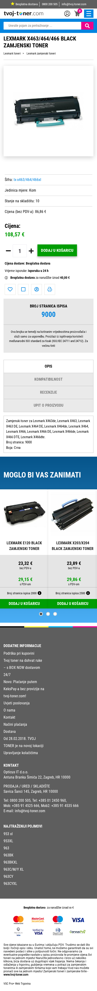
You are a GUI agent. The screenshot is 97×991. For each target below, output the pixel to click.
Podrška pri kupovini (19, 653)
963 (6, 848)
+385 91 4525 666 (25, 805)
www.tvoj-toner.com (16, 974)
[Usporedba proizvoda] (23, 289)
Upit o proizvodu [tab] (48, 405)
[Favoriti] (10, 289)
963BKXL (10, 862)
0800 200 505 (49, 4)
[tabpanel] (24, 549)
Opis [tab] (48, 366)
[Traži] (87, 26)
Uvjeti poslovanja (17, 703)
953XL (8, 841)
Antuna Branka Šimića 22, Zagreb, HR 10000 (37, 777)
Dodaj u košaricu (57, 250)
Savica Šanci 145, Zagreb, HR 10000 (31, 791)
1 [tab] (41, 614)
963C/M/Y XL (14, 869)
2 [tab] (48, 614)
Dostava (10, 731)
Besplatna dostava (27, 4)
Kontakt (9, 717)
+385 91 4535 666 (65, 805)
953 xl (8, 834)
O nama (9, 710)
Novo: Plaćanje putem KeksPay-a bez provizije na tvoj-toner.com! (24, 689)
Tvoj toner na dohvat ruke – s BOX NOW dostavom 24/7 (23, 667)
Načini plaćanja (15, 724)
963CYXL (10, 883)
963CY (8, 876)
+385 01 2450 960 (52, 800)
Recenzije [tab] (48, 392)
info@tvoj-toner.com (74, 4)
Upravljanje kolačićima (21, 753)
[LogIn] (67, 13)
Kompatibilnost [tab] (48, 379)
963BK (8, 855)
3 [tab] (55, 614)
